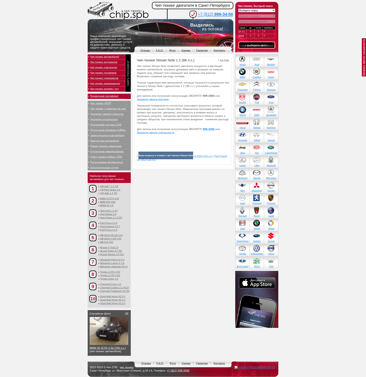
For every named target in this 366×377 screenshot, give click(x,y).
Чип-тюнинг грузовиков (103, 72)
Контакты (219, 50)
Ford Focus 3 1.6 (108, 223)
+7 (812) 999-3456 (178, 370)
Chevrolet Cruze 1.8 (110, 284)
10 (93, 298)
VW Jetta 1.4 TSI (108, 193)
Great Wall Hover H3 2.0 (112, 303)
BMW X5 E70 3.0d (109, 198)
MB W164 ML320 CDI (111, 235)
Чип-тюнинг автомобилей (104, 56)
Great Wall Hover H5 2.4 (112, 300)
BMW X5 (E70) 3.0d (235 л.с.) (108, 347)
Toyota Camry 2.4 (109, 279)
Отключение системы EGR (105, 124)
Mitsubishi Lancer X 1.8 (112, 263)
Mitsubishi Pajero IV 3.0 (112, 259)
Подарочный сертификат (104, 96)
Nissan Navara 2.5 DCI (112, 254)
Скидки (185, 50)
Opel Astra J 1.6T (109, 211)
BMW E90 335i (108, 202)
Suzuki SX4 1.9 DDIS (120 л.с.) (197, 156)
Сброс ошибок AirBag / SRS (106, 156)
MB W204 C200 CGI (110, 238)
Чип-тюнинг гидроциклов (104, 78)
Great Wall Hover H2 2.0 (112, 296)
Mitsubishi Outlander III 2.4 (114, 266)
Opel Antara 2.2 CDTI (111, 217)
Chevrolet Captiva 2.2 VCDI (114, 287)
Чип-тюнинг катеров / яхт (104, 88)
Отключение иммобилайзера (107, 151)
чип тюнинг (127, 367)
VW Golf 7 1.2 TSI (109, 186)
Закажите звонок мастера (153, 99)
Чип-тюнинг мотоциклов (103, 62)
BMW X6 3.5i (106, 205)
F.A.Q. (159, 50)
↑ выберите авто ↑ (257, 45)
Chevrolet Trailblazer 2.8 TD (114, 291)
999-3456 (208, 129)
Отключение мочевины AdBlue (108, 130)
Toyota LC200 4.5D (110, 272)
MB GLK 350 (106, 242)
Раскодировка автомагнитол (106, 162)
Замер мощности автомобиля (107, 135)
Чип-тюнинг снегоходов (103, 67)
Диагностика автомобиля (104, 140)
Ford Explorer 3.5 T (110, 226)
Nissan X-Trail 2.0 (109, 247)
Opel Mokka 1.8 (108, 214)
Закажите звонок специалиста (155, 132)
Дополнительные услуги (104, 167)
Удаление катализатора (104, 119)
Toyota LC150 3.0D (110, 275)
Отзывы (145, 50)
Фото (172, 50)
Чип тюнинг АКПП (100, 103)
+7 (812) (215, 14)
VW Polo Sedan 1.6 (110, 189)
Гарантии (202, 50)
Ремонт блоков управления (106, 146)
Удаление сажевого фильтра (107, 114)
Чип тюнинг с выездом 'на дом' (108, 108)
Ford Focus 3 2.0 (108, 230)
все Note (224, 60)
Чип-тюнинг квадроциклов (105, 83)
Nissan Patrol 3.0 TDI (111, 251)
